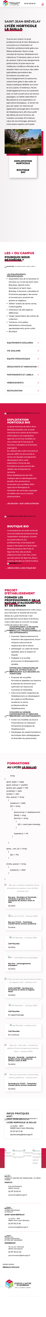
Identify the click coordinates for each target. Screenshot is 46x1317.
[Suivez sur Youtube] (28, 1272)
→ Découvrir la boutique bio (20, 568)
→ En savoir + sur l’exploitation (22, 503)
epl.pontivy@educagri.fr (17, 1195)
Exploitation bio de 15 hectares (22, 279)
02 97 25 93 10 (29, 3)
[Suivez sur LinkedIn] (20, 1272)
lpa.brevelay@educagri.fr (21, 1134)
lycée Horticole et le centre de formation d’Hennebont (22, 433)
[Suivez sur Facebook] (12, 1272)
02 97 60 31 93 (16, 1131)
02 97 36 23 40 (14, 1252)
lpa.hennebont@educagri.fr (19, 1255)
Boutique (13, 331)
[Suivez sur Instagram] (4, 1272)
